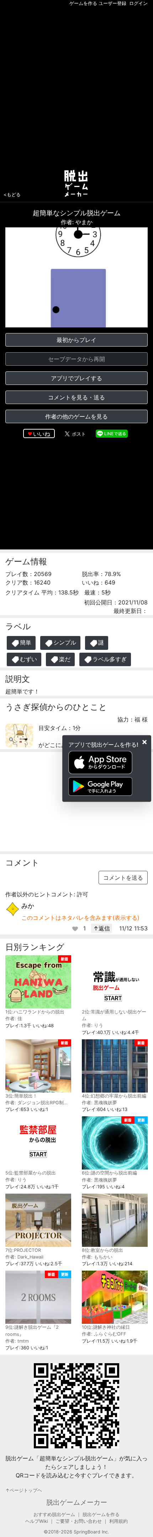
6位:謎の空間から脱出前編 (109, 1173)
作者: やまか (77, 222)
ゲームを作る (83, 3)
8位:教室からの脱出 (102, 1250)
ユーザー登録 (112, 3)
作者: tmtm (17, 1341)
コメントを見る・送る (76, 397)
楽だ (64, 659)
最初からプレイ (76, 339)
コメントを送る (123, 877)
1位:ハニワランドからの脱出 (34, 1011)
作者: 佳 (13, 1018)
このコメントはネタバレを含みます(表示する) (80, 917)
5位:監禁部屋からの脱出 (30, 1173)
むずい (28, 659)
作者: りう (92, 1025)
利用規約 (118, 1521)
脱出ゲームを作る (101, 1514)
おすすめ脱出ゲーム (54, 1514)
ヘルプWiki (36, 1521)
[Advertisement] (76, 86)
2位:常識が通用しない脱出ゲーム (114, 1015)
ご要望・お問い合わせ (79, 1521)
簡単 (25, 642)
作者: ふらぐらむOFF (104, 1334)
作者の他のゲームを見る (76, 416)
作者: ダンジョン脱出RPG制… (36, 1102)
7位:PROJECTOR (23, 1250)
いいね (41, 433)
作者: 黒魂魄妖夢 (99, 1102)
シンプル (64, 642)
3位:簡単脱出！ (21, 1096)
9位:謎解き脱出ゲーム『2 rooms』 (32, 1331)
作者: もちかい (97, 1257)
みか (27, 906)
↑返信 (101, 928)
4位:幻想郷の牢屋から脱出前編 (114, 1096)
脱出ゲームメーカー (76, 1502)
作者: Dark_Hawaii (24, 1257)
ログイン (138, 3)
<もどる (12, 194)
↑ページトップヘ (23, 1490)
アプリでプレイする (76, 378)
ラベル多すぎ (110, 659)
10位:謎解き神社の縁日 (106, 1327)
